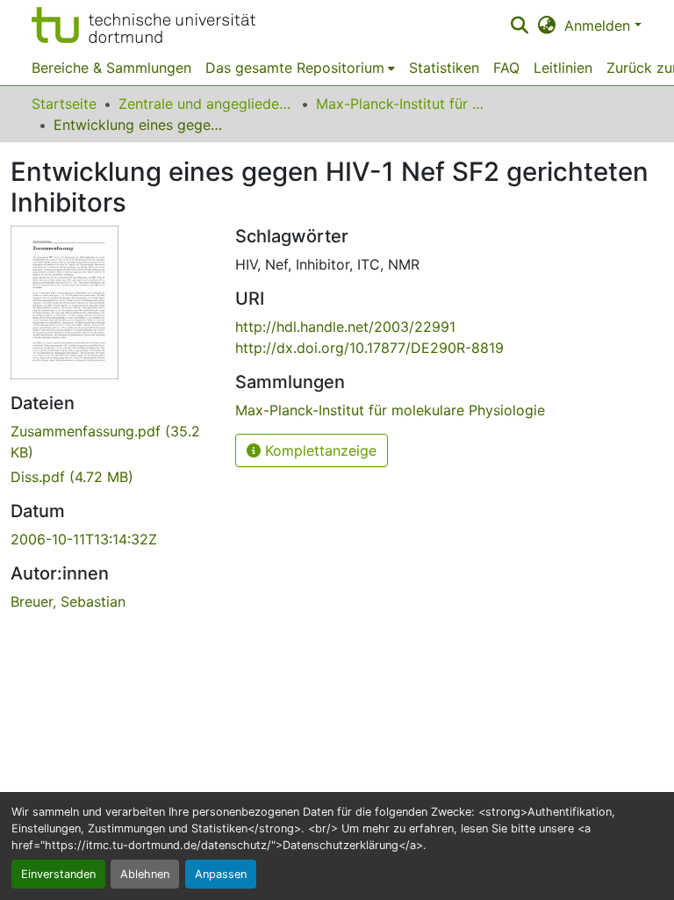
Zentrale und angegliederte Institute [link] (206, 103)
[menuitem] (300, 67)
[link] (112, 442)
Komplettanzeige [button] (318, 450)
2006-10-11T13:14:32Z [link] (84, 539)
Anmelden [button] (599, 25)
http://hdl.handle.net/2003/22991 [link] (345, 326)
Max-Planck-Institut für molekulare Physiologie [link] (403, 103)
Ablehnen (144, 874)
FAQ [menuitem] (506, 67)
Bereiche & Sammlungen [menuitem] (111, 67)
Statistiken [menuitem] (444, 67)
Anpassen (221, 874)
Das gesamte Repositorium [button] (294, 67)
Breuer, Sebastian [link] (68, 601)
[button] (143, 25)
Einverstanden (58, 874)
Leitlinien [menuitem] (563, 67)
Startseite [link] (64, 103)
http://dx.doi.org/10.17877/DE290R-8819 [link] (369, 347)
